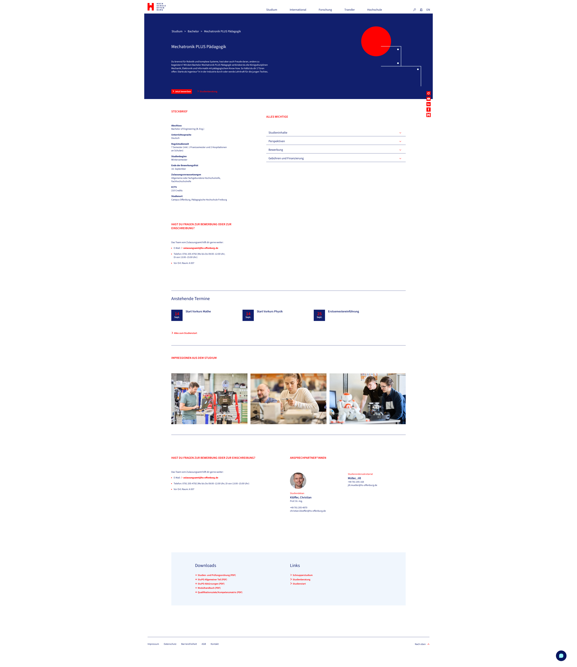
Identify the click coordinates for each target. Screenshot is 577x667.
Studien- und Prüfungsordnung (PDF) (217, 575)
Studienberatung (208, 91)
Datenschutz (170, 644)
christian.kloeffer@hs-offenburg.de (308, 511)
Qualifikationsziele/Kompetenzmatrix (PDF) (220, 592)
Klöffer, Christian (300, 497)
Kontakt (215, 644)
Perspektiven (277, 141)
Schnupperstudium (303, 575)
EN (427, 9)
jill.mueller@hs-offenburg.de (362, 485)
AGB (204, 644)
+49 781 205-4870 (298, 507)
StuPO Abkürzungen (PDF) (211, 583)
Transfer (349, 11)
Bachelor (193, 31)
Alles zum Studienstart (185, 333)
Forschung (325, 11)
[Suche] (414, 9)
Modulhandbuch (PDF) (209, 588)
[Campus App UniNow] (428, 115)
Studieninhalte (278, 133)
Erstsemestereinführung (343, 311)
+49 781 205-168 (356, 482)
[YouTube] (428, 99)
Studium (271, 11)
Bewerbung (276, 150)
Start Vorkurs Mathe (198, 311)
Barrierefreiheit (189, 644)
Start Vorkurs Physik (270, 311)
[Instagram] (428, 93)
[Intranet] (421, 9)
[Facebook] (428, 109)
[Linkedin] (428, 104)
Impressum (153, 644)
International (298, 11)
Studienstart (299, 583)
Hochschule (374, 11)
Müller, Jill (354, 478)
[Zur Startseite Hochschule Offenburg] (170, 7)
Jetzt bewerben (183, 91)
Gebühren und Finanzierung (286, 158)
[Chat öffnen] (561, 655)
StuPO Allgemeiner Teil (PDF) (212, 579)
